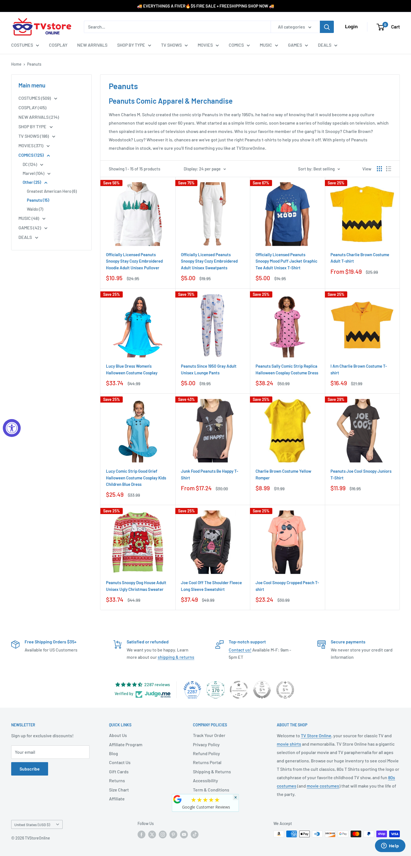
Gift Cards (119, 771)
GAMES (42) (30, 227)
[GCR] (178, 799)
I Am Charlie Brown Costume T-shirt (358, 369)
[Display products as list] (388, 168)
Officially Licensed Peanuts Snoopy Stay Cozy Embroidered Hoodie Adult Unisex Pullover (134, 261)
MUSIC (266, 44)
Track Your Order (209, 735)
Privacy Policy (206, 744)
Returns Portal (207, 762)
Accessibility (205, 780)
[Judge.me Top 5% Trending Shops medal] (285, 690)
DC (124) (30, 164)
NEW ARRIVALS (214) (38, 117)
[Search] (327, 27)
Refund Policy (206, 753)
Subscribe (30, 768)
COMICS (236, 44)
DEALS (324, 44)
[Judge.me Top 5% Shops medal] (262, 690)
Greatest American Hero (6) (52, 191)
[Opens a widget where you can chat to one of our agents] (390, 846)
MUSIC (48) (29, 218)
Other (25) (32, 182)
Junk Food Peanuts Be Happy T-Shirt (209, 474)
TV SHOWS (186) (34, 136)
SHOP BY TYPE (131, 44)
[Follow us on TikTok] (195, 834)
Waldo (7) (35, 208)
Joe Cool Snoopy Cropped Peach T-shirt (287, 585)
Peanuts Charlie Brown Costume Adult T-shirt (359, 257)
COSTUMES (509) (35, 98)
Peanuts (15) (38, 200)
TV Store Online (316, 735)
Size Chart (119, 789)
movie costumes (323, 785)
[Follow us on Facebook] (141, 834)
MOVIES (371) (31, 145)
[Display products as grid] (379, 168)
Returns (117, 780)
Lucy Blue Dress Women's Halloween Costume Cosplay (131, 369)
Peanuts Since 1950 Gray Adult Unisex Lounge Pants (209, 369)
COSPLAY (58, 44)
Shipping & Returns (212, 771)
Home (16, 64)
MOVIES (205, 44)
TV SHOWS (171, 44)
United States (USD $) (32, 824)
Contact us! (240, 649)
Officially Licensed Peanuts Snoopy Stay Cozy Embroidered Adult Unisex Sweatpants (209, 261)
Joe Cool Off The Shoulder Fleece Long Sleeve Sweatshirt (211, 585)
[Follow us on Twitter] (152, 834)
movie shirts (289, 743)
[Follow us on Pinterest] (173, 834)
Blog (113, 753)
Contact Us (120, 762)
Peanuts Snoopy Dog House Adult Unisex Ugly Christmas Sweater (136, 585)
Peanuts (34, 64)
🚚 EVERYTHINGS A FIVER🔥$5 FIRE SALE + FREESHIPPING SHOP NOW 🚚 (205, 5)
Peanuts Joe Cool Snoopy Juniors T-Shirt (360, 474)
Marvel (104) (34, 173)
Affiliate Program (125, 744)
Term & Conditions (211, 789)
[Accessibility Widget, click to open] (12, 428)
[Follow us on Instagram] (163, 834)
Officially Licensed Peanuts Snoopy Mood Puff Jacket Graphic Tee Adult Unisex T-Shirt (286, 261)
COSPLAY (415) (32, 107)
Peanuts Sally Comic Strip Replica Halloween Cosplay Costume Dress (287, 369)
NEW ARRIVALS (92, 44)
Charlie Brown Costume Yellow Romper (283, 474)
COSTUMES (22, 44)
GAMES (295, 44)
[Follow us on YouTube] (184, 834)
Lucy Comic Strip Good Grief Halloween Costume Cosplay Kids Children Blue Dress (136, 478)
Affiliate (117, 798)
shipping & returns (176, 657)
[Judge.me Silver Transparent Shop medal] (239, 690)
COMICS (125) (31, 155)
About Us (118, 735)
